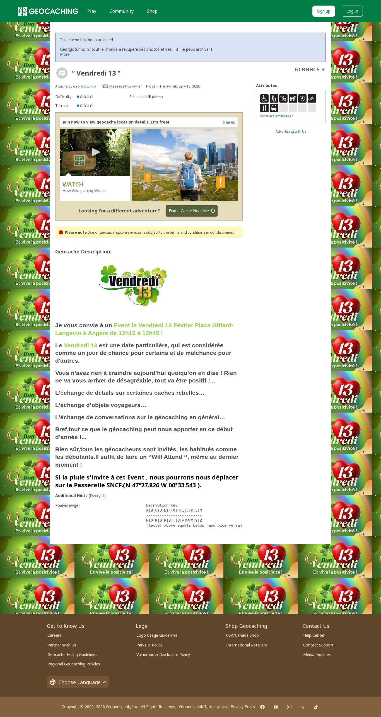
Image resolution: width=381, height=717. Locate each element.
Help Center (314, 635)
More (65, 54)
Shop (152, 11)
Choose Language (79, 682)
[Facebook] (262, 707)
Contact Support (318, 645)
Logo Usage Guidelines (157, 635)
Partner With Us (61, 645)
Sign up (323, 11)
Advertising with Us (291, 131)
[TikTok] (316, 707)
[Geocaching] (48, 11)
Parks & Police (149, 645)
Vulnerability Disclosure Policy (163, 654)
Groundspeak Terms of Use (203, 706)
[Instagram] (289, 707)
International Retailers (246, 645)
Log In (352, 11)
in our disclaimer (219, 232)
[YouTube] (276, 707)
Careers (54, 635)
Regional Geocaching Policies (73, 664)
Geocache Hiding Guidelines (72, 654)
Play (91, 11)
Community (122, 11)
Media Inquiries (317, 654)
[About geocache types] (62, 73)
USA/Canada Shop (242, 635)
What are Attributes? (276, 116)
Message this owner (125, 86)
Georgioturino (84, 86)
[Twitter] (302, 707)
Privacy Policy (243, 706)
